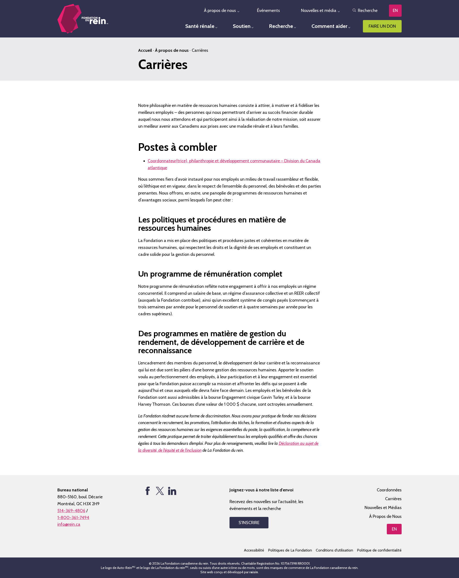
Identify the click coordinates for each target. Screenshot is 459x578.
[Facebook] (147, 491)
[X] (160, 491)
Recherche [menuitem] (281, 26)
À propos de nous (172, 50)
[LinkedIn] (172, 491)
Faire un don (382, 26)
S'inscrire (249, 522)
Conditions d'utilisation (334, 550)
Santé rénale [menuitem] (199, 26)
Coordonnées (389, 490)
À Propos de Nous (385, 516)
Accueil (145, 50)
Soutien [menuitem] (242, 26)
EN (395, 10)
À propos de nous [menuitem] (220, 10)
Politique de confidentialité (379, 550)
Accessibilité (254, 550)
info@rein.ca (68, 524)
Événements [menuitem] (268, 10)
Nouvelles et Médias (383, 507)
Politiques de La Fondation (290, 550)
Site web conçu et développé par (229, 572)
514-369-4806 (71, 510)
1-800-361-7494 (73, 517)
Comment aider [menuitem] (329, 26)
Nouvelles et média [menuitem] (318, 10)
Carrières (393, 498)
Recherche (367, 10)
